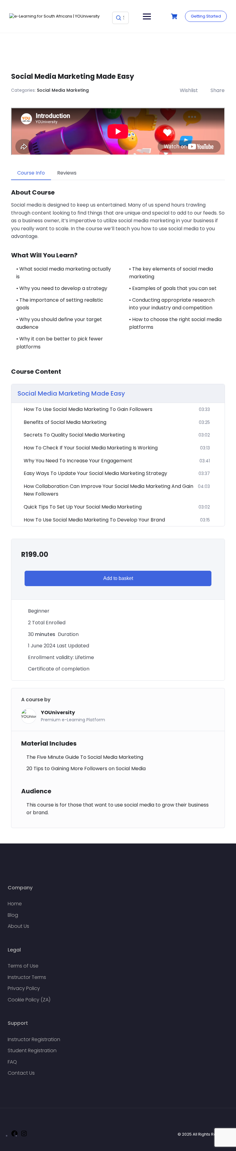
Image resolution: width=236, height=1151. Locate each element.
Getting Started (206, 16)
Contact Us (21, 1073)
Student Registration (32, 1050)
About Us (18, 926)
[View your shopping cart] (175, 16)
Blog (13, 915)
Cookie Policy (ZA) (29, 999)
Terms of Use (23, 965)
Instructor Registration (34, 1039)
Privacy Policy (24, 988)
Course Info (31, 172)
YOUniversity (58, 712)
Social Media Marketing (63, 90)
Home (15, 903)
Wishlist (189, 90)
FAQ (12, 1061)
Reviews (67, 172)
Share (217, 90)
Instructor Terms (27, 977)
